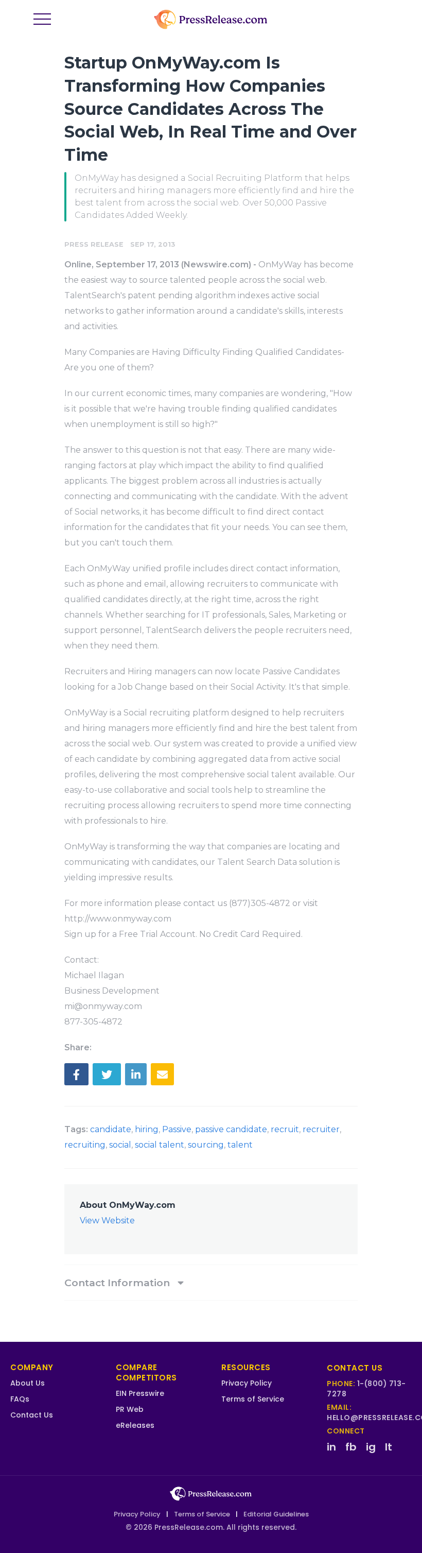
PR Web (130, 1409)
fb (351, 1447)
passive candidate (231, 1129)
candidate (110, 1129)
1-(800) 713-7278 (366, 1388)
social (120, 1145)
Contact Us (31, 1415)
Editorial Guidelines (276, 1514)
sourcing (206, 1145)
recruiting (85, 1145)
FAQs (19, 1399)
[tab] (211, 1282)
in (331, 1447)
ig (371, 1447)
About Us (27, 1383)
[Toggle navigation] (42, 19)
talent (240, 1145)
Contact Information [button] (118, 1282)
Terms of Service (252, 1399)
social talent (159, 1145)
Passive (176, 1129)
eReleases (135, 1425)
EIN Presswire (140, 1393)
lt (388, 1447)
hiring (147, 1129)
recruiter (321, 1129)
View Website (107, 1220)
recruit (285, 1129)
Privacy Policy (246, 1383)
